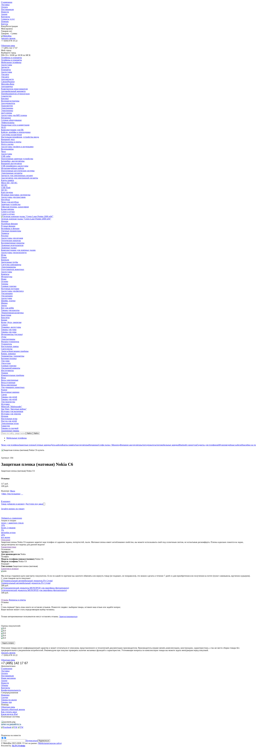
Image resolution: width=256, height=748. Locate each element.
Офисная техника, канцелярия (15, 207)
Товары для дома (8, 329)
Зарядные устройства (10, 204)
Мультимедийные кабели (12, 168)
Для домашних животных (13, 387)
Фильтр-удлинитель (10, 341)
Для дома (5, 361)
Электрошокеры (8, 267)
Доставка (5, 4)
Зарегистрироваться (68, 616)
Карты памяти (7, 180)
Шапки (4, 303)
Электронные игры (10, 423)
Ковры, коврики (8, 353)
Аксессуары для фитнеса (12, 291)
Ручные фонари (8, 226)
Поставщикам (7, 9)
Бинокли (5, 260)
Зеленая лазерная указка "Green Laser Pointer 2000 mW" (26, 219)
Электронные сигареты (11, 173)
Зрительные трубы (9, 262)
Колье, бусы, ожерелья (11, 322)
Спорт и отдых (8, 211)
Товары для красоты (10, 310)
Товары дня (6, 702)
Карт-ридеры (7, 192)
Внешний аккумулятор (11, 163)
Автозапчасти (7, 79)
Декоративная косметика (12, 313)
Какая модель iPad (9, 714)
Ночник (4, 416)
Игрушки (5, 404)
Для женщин (7, 293)
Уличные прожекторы (11, 231)
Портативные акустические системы (18, 171)
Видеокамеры (7, 149)
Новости (5, 12)
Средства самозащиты (11, 264)
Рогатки (4, 236)
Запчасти (5, 67)
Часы (3, 151)
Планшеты (6, 69)
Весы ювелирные (9, 385)
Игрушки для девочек (11, 414)
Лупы (3, 337)
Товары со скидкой (9, 428)
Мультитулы (6, 276)
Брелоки (5, 98)
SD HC (4, 185)
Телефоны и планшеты (11, 57)
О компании (6, 2)
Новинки (5, 695)
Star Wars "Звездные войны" (14, 409)
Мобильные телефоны (11, 62)
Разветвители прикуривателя (14, 89)
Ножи (3, 279)
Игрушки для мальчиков (12, 411)
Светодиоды (6, 349)
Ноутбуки (5, 199)
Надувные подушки (10, 288)
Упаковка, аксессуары (11, 327)
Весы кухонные (8, 382)
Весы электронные (9, 380)
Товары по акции (9, 700)
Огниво (4, 281)
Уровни (4, 373)
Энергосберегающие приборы (15, 351)
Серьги (4, 325)
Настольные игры (9, 418)
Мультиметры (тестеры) (12, 334)
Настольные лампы (10, 346)
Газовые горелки (8, 286)
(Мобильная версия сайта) (50, 743)
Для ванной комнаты (10, 368)
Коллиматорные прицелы (12, 243)
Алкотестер (6, 96)
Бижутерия (6, 315)
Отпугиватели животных (12, 269)
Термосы (5, 233)
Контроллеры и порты (11, 142)
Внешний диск (8, 139)
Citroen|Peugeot (8, 81)
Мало (12, 491)
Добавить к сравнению (11, 518)
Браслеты (5, 317)
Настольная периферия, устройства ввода (20, 137)
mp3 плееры (6, 113)
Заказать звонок (8, 38)
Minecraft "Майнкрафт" (11, 406)
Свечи (4, 394)
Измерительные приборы (12, 375)
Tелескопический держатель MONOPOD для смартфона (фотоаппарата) (34, 590)
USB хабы (5, 156)
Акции (4, 14)
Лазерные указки (9, 248)
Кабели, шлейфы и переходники (16, 132)
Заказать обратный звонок (13, 709)
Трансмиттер (7, 106)
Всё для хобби (7, 308)
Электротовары (8, 339)
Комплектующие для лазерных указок (18, 250)
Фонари (4, 221)
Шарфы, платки (8, 301)
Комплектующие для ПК (12, 130)
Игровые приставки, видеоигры (15, 195)
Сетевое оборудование (11, 120)
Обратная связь (8, 45)
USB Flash (5, 187)
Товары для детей (9, 397)
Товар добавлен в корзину (13, 504)
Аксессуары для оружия (12, 238)
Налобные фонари (9, 224)
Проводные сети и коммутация (15, 125)
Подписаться (31, 740)
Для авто (5, 74)
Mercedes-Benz (7, 84)
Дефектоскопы (7, 122)
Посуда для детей (9, 421)
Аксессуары (6, 65)
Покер (4, 257)
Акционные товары (10, 430)
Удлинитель (6, 344)
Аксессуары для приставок (13, 197)
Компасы (5, 274)
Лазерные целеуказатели (12, 245)
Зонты (4, 305)
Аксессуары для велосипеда (14, 252)
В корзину (5, 501)
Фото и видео (7, 144)
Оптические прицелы (11, 240)
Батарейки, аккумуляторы (13, 161)
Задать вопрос (8, 643)
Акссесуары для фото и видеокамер (17, 146)
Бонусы (4, 24)
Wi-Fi (3, 127)
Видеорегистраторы (10, 101)
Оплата (4, 7)
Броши (4, 320)
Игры (3, 255)
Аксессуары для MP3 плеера (14, 115)
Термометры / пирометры (12, 356)
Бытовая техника (9, 358)
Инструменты (7, 370)
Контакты (5, 17)
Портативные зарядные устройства (17, 159)
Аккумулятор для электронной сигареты (19, 178)
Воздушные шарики (10, 392)
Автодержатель (8, 103)
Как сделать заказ (9, 712)
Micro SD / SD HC (9, 183)
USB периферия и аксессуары (14, 166)
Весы (3, 378)
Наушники (6, 118)
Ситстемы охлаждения (11, 134)
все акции (5, 537)
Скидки (4, 697)
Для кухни (6, 363)
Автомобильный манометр (13, 91)
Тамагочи (5, 426)
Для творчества (8, 402)
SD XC (4, 190)
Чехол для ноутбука (10, 202)
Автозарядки (7, 86)
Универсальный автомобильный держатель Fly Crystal (25, 583)
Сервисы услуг (8, 19)
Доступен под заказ (34, 504)
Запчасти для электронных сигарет (17, 175)
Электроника (7, 108)
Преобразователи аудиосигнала (15, 94)
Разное (4, 390)
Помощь (5, 21)
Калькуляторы (7, 209)
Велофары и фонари (10, 228)
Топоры (4, 284)
